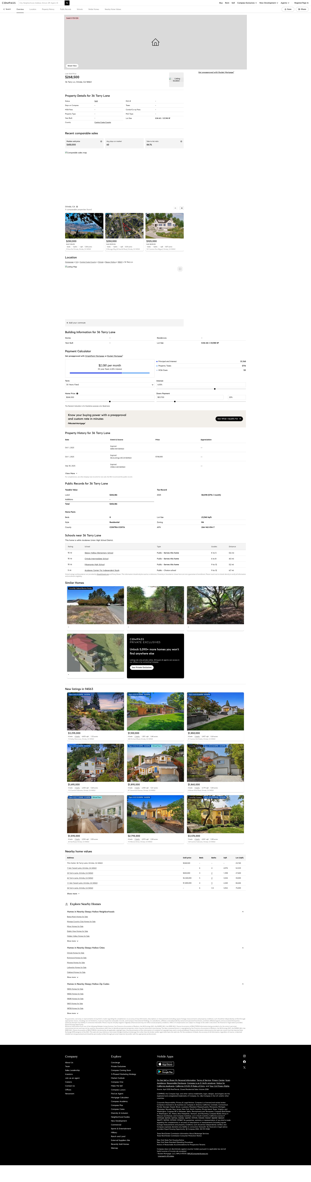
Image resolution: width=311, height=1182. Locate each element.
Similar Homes (93, 9)
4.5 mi (231, 559)
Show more (71, 941)
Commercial (116, 1125)
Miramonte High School (94, 564)
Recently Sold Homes (120, 1144)
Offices (68, 1090)
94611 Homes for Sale (75, 1004)
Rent (227, 3)
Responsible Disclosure (176, 1083)
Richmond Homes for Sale (76, 958)
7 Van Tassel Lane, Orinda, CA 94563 (81, 868)
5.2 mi (231, 564)
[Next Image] (121, 605)
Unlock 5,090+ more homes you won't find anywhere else (154, 651)
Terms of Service (204, 1080)
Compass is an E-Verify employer (201, 1083)
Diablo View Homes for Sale (77, 931)
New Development (119, 1121)
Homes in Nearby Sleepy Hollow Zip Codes (88, 984)
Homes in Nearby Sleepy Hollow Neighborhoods (90, 911)
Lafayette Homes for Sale (76, 967)
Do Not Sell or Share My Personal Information (176, 1080)
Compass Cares (118, 1109)
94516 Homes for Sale (75, 989)
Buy (221, 3)
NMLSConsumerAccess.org (197, 1154)
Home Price (70, 393)
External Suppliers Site (120, 1140)
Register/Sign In (301, 3)
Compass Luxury (118, 1090)
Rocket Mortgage (114, 356)
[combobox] (42, 3)
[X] (244, 1067)
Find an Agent (117, 1093)
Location (33, 9)
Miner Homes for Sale (75, 926)
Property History (48, 9)
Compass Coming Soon (121, 1070)
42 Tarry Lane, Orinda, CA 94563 (80, 878)
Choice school (170, 570)
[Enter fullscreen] (180, 269)
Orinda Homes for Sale (75, 953)
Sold (96, 101)
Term (67, 381)
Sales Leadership (72, 1070)
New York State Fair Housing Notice (170, 1140)
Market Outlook (118, 1078)
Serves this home (171, 553)
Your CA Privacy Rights (219, 1086)
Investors (69, 1074)
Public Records (65, 9)
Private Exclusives (118, 1066)
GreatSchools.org (103, 574)
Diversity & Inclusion (119, 1113)
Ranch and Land (118, 1136)
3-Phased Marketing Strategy (123, 1074)
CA (76, 262)
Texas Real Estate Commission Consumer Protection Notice (179, 1136)
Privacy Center (218, 1080)
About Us (69, 1062)
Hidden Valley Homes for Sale (78, 936)
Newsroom (69, 1093)
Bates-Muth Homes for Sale (77, 917)
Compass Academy (119, 1101)
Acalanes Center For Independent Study (102, 570)
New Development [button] (267, 3)
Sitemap (114, 1148)
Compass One (117, 1082)
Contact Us (70, 1086)
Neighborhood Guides (120, 1117)
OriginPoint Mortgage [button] (94, 356)
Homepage (69, 262)
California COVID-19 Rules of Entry (190, 1086)
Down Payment (163, 393)
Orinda (100, 262)
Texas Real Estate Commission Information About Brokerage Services (183, 1134)
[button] (155, 42)
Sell (233, 3)
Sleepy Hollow (110, 262)
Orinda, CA (81, 82)
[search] (67, 2)
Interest (159, 381)
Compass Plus (117, 1105)
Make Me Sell (116, 1086)
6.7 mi (231, 570)
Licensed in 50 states (166, 1156)
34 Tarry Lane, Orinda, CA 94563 (80, 888)
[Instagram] (244, 1055)
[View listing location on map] (176, 79)
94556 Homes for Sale (75, 994)
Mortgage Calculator (120, 1097)
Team (67, 1066)
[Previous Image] (70, 605)
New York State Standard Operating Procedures (175, 1142)
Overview (20, 9)
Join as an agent (72, 1078)
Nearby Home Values (113, 9)
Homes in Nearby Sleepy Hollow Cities (86, 947)
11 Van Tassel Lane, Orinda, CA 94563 (82, 883)
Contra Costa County (103, 122)
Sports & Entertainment (121, 1128)
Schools (80, 9)
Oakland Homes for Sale (76, 972)
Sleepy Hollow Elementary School (99, 553)
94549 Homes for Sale (75, 999)
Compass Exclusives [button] (246, 3)
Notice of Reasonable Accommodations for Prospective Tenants (181, 1145)
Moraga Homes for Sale (76, 963)
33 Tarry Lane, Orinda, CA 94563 (80, 873)
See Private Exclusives (142, 667)
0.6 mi (231, 553)
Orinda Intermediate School (96, 559)
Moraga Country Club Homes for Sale (81, 922)
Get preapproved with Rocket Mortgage (216, 72)
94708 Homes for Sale (75, 1008)
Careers (68, 1082)
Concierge (115, 1062)
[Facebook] (244, 1061)
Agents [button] (284, 3)
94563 (89, 82)
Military (114, 1132)
